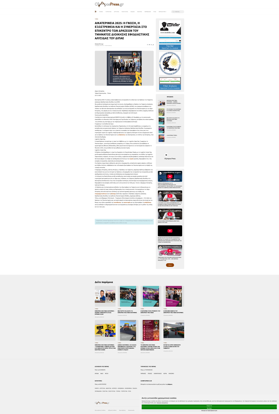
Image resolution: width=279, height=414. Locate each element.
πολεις (150, 373)
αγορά (131, 159)
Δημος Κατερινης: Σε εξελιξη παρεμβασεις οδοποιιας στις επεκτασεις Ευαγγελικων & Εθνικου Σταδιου (127, 347)
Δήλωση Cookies (112, 410)
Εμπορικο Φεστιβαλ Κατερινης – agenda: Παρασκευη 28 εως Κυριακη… (174, 102)
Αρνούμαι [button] (209, 408)
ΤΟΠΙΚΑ (101, 12)
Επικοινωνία (131, 410)
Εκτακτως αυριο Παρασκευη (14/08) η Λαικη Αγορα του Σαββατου (172, 346)
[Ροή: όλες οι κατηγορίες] (95, 12)
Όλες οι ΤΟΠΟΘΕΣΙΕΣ (147, 370)
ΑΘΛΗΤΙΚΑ (108, 388)
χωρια (165, 373)
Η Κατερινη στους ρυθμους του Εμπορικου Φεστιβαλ (174, 127)
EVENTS (97, 388)
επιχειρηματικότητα (101, 194)
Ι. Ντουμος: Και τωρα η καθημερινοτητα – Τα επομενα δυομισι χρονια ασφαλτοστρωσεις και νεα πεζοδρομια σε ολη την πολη (170, 204)
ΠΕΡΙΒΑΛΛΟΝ (148, 12)
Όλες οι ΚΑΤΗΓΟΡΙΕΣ (100, 384)
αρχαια (97, 373)
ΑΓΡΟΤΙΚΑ (116, 12)
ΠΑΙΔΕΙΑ (133, 12)
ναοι (101, 373)
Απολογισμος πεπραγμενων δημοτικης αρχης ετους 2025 (168, 221)
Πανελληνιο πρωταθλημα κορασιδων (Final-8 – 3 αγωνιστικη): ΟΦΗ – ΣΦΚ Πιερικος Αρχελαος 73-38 (170, 259)
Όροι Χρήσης (122, 410)
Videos (170, 265)
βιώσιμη (113, 194)
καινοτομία (127, 202)
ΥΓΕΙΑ (154, 12)
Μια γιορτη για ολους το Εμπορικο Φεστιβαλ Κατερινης (173, 119)
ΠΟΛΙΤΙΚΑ (139, 12)
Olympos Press (170, 158)
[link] (162, 402)
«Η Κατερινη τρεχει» (172, 135)
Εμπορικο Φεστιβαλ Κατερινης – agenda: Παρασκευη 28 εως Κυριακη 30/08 (105, 312)
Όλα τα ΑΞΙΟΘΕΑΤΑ (100, 370)
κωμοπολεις (158, 373)
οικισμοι (171, 373)
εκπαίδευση (117, 202)
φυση (106, 373)
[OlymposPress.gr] (109, 4)
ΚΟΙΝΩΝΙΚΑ (121, 388)
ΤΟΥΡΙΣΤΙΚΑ (108, 12)
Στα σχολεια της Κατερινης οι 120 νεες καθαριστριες (174, 109)
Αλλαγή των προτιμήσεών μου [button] (209, 410)
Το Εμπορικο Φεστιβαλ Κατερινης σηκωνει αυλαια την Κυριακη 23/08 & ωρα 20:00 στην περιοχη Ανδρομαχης (150, 347)
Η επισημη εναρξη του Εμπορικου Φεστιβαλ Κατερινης (173, 312)
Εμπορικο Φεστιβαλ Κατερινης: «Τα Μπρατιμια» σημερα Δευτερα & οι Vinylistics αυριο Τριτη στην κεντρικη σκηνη (105, 347)
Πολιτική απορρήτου (162, 402)
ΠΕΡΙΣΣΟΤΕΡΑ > (162, 12)
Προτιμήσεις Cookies (100, 410)
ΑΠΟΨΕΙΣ (114, 388)
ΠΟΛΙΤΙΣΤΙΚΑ (125, 12)
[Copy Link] (153, 45)
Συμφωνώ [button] (209, 405)
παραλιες (143, 373)
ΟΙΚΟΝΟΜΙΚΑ (128, 388)
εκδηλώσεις (121, 135)
